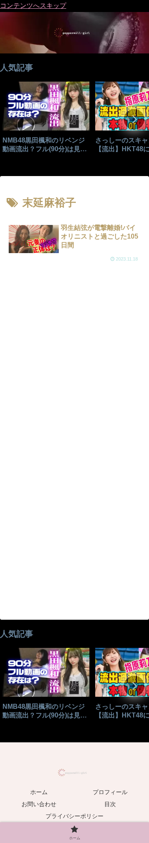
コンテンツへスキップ (33, 5)
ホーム (39, 792)
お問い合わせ (39, 804)
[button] (134, 119)
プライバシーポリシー (74, 816)
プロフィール (110, 792)
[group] (45, 120)
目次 (110, 804)
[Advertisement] (74, 358)
